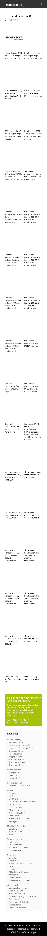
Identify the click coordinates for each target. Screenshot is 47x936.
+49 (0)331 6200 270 (19, 720)
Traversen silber (16, 765)
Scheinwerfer (14, 815)
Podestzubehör (15, 754)
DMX (11, 796)
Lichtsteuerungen (16, 807)
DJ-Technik (13, 858)
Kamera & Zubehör (17, 893)
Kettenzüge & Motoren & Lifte (22, 748)
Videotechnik (12, 885)
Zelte (11, 834)
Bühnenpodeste (16, 742)
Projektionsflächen (17, 899)
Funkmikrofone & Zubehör (20, 863)
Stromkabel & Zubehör (19, 847)
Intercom (13, 775)
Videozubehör (15, 904)
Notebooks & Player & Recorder (22, 896)
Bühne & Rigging (14, 739)
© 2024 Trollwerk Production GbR (21, 925)
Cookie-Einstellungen (26, 932)
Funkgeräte (14, 772)
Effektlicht (13, 799)
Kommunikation (14, 769)
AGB (13, 932)
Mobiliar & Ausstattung (17, 826)
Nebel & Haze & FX (17, 813)
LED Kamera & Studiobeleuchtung (23, 801)
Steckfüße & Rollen (17, 759)
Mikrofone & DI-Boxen (18, 872)
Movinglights (14, 810)
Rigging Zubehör (16, 756)
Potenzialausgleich (17, 842)
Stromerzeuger (15, 844)
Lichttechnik (12, 790)
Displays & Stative (16, 890)
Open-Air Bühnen (16, 751)
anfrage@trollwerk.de (23, 722)
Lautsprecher (14, 869)
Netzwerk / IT (14, 778)
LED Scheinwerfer (16, 804)
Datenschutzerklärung (27, 928)
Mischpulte (14, 874)
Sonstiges (13, 829)
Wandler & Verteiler (17, 907)
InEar (11, 866)
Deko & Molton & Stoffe (19, 745)
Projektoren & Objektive (19, 902)
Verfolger (13, 821)
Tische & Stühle (15, 831)
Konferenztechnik (14, 783)
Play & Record (15, 877)
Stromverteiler (15, 850)
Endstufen (13, 860)
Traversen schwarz (17, 762)
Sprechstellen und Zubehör (20, 785)
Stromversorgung (14, 839)
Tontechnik (11, 855)
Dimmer (12, 793)
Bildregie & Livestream (19, 888)
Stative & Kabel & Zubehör (20, 818)
